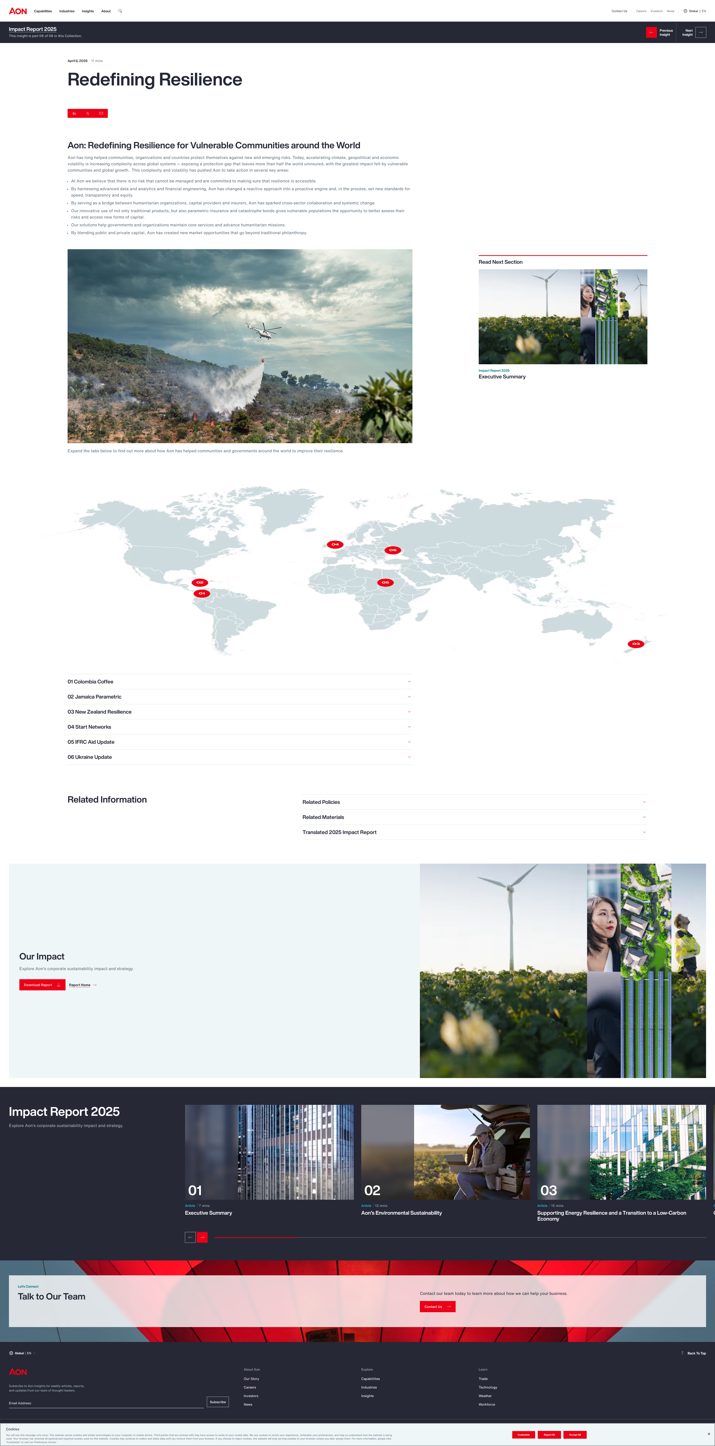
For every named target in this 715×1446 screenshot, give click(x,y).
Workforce (487, 1404)
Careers (641, 11)
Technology (488, 1387)
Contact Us (619, 11)
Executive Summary (502, 376)
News (670, 11)
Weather (485, 1395)
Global (697, 11)
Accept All (575, 1435)
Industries (66, 11)
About (106, 11)
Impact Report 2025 (33, 29)
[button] (42, 984)
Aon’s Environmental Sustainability (401, 1213)
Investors (656, 11)
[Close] (709, 1434)
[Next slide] (202, 1237)
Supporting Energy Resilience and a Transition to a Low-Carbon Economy (611, 1216)
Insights (88, 11)
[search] (120, 11)
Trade (483, 1378)
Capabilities (43, 11)
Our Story (251, 1378)
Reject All (549, 1435)
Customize (524, 1435)
